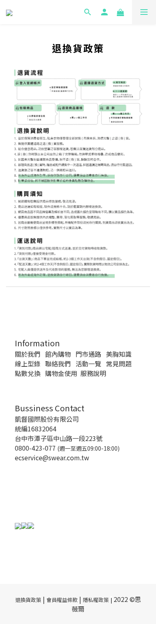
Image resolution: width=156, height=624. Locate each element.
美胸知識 (119, 354)
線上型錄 (27, 363)
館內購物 (58, 354)
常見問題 (119, 363)
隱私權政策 (96, 600)
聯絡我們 (58, 363)
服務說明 (93, 373)
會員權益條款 (62, 600)
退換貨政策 (28, 600)
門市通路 (88, 354)
